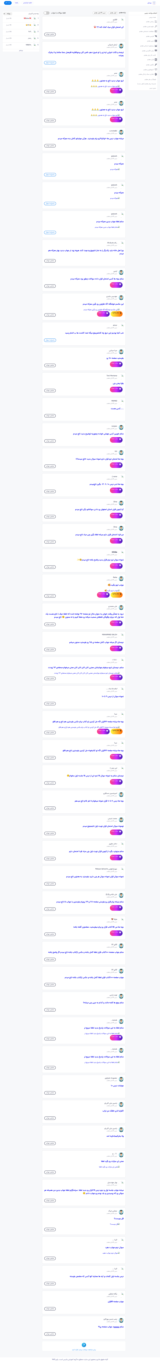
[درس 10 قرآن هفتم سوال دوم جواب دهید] (84, 1253)
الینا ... (114, 1240)
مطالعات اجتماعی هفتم (146, 31)
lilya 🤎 (114, 919)
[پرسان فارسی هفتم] (156, 36)
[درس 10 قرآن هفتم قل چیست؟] (84, 1224)
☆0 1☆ (114, 660)
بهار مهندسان (112, 1182)
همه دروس (152, 17)
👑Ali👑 (28, 25)
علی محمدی (112, 606)
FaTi (29, 32)
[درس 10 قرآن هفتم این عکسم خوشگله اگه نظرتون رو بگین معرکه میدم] (84, 309)
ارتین (115, 271)
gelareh (114, 156)
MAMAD (114, 401)
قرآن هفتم (150, 60)
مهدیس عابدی (111, 296)
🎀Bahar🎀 (27, 18)
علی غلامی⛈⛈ (111, 894)
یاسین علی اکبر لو (110, 1103)
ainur (115, 325)
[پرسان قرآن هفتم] (156, 60)
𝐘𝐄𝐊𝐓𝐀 (28, 45)
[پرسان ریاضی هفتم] (156, 22)
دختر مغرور (113, 843)
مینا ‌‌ (115, 714)
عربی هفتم (150, 41)
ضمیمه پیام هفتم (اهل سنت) (146, 84)
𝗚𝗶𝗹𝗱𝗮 (114, 552)
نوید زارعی (113, 995)
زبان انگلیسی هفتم (148, 51)
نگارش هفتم (150, 65)
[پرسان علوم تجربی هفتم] (156, 27)
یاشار (29, 38)
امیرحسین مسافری (110, 793)
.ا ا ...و (114, 1153)
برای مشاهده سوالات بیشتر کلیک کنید (84, 1350)
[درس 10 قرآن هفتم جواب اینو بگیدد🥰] (84, 591)
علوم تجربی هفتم (148, 27)
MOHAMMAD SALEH (109, 634)
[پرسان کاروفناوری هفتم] (156, 70)
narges (114, 426)
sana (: (114, 476)
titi (116, 451)
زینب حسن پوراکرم (110, 1319)
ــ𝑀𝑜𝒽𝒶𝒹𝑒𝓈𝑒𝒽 (112, 243)
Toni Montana (112, 375)
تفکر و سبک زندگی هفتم (146, 74)
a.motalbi (113, 131)
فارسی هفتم (150, 36)
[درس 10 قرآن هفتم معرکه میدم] (84, 169)
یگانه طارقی (113, 1294)
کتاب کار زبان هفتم (150, 55)
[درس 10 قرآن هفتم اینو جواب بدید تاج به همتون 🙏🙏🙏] (84, 86)
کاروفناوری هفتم (149, 70)
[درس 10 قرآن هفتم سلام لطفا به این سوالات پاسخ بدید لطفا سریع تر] (84, 1033)
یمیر (115, 73)
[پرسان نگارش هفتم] (156, 65)
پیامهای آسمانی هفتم (147, 46)
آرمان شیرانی (112, 44)
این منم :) (113, 768)
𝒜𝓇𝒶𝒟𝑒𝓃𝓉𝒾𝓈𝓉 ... (111, 689)
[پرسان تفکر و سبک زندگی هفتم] (156, 75)
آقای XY (114, 944)
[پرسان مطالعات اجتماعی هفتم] (156, 32)
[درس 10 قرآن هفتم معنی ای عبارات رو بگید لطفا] (84, 1167)
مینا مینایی (113, 350)
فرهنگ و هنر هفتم (150, 79)
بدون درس (152, 88)
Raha (115, 577)
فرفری (115, 19)
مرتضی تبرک (112, 1211)
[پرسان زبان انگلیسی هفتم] (156, 51)
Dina (115, 502)
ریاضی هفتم (150, 22)
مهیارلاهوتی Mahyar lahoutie (106, 869)
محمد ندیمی (112, 818)
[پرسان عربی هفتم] (156, 41)
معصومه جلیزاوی (111, 1078)
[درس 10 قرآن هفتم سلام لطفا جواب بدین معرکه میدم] (84, 227)
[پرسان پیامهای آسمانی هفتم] (156, 46)
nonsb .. (114, 1020)
